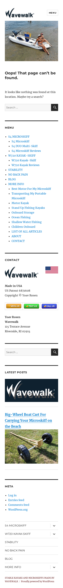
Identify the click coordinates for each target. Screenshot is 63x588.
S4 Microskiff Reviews (26, 151)
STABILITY (15, 169)
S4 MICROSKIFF (19, 136)
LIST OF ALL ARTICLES (27, 231)
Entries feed (16, 500)
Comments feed (18, 504)
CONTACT (18, 241)
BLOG (12, 179)
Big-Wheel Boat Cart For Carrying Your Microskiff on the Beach (28, 420)
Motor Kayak (20, 203)
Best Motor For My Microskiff (31, 188)
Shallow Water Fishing (27, 222)
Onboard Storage (23, 212)
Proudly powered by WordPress (37, 581)
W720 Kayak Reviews (25, 165)
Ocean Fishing (21, 217)
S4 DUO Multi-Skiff (25, 146)
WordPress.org (18, 509)
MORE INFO (16, 184)
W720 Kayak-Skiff (24, 160)
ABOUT (16, 236)
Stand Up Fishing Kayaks (28, 207)
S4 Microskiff (20, 141)
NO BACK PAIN (18, 174)
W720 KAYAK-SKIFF (22, 155)
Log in (12, 495)
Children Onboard (23, 226)
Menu (52, 12)
